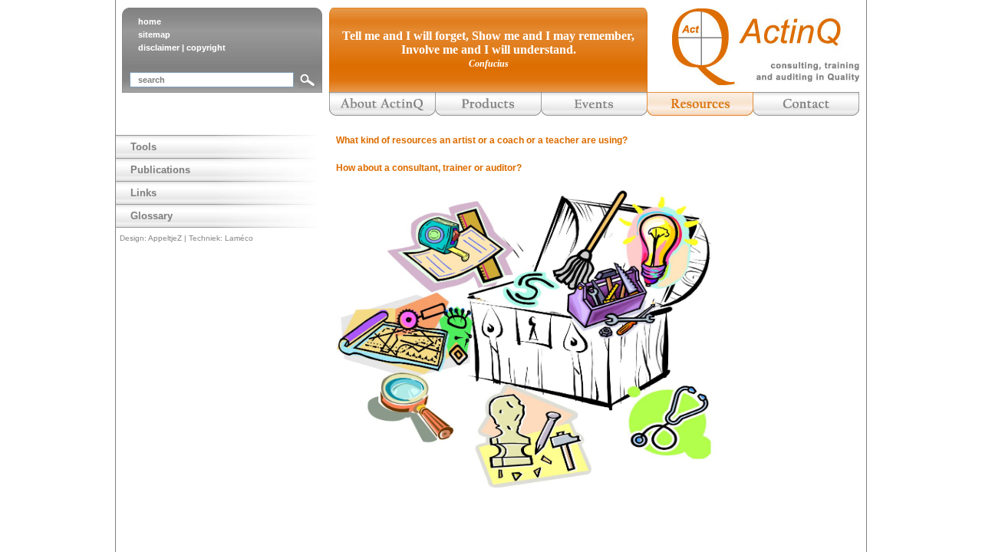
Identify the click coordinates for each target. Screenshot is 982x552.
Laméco (239, 238)
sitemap (154, 34)
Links (143, 193)
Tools (143, 147)
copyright (206, 47)
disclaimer (159, 47)
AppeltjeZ (165, 238)
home (149, 21)
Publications (160, 170)
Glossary (151, 216)
